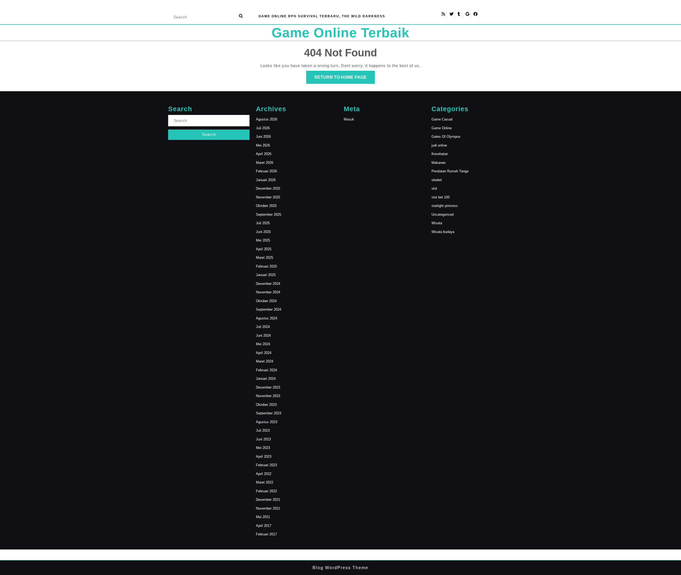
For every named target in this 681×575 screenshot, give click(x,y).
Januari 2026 (266, 180)
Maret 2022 (264, 482)
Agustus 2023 (266, 422)
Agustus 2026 (266, 119)
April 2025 (263, 249)
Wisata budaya (442, 232)
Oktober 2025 (266, 206)
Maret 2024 (264, 361)
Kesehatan (439, 154)
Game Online (441, 128)
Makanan (438, 163)
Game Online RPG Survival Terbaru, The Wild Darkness (322, 16)
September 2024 (268, 309)
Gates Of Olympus (445, 137)
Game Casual (441, 119)
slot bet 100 (440, 197)
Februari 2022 (266, 491)
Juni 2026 (263, 137)
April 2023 (263, 457)
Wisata (436, 223)
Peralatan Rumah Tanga (449, 171)
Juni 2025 (263, 232)
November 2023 (268, 396)
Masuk (349, 119)
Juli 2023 (263, 430)
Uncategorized (442, 214)
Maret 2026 (264, 163)
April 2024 (263, 353)
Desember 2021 (268, 500)
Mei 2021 (263, 517)
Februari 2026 (266, 171)
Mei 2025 (263, 240)
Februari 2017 (266, 534)
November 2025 (268, 197)
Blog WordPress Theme (340, 567)
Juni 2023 (263, 439)
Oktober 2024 (266, 301)
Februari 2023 (266, 465)
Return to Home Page (344, 79)
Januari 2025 (266, 275)
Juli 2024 (263, 327)
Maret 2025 (264, 258)
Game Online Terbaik (340, 32)
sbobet (436, 180)
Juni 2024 (263, 336)
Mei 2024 (263, 344)
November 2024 (268, 292)
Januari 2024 (266, 379)
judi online (439, 145)
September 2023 (268, 413)
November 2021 (268, 508)
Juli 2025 (263, 223)
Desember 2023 (268, 387)
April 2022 (263, 474)
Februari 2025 (266, 266)
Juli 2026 (263, 128)
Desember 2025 (268, 188)
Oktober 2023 (266, 405)
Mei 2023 (263, 448)
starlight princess (444, 206)
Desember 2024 (268, 284)
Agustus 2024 (266, 318)
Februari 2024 (266, 370)
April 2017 (263, 526)
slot (434, 188)
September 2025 (268, 214)
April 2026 (263, 154)
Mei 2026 (263, 145)
